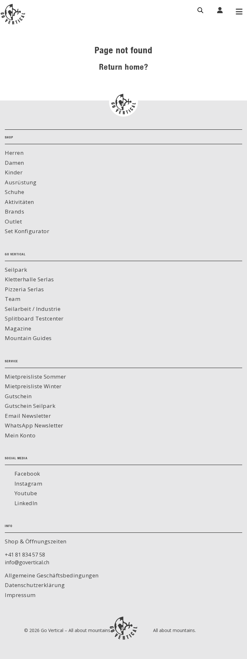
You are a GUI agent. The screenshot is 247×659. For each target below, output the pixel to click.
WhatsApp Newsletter (34, 425)
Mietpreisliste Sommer (35, 376)
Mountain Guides (28, 338)
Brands (14, 211)
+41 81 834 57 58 (25, 554)
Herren (14, 152)
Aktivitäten (19, 202)
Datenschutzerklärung (35, 585)
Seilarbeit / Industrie (32, 308)
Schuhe (14, 192)
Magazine (18, 328)
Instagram (27, 483)
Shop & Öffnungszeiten (36, 541)
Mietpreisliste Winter (33, 386)
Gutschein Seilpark (30, 405)
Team (12, 299)
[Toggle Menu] (239, 12)
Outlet (13, 221)
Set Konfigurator (27, 231)
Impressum (20, 595)
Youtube (25, 493)
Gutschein (18, 396)
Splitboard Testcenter (34, 318)
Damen (14, 162)
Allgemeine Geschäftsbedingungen (52, 575)
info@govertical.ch (27, 562)
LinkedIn (25, 503)
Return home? (123, 66)
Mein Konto (20, 435)
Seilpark (16, 269)
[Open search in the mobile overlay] (200, 9)
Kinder (14, 172)
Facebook (26, 473)
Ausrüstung (20, 182)
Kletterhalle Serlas (29, 279)
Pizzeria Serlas (24, 289)
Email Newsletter (28, 415)
